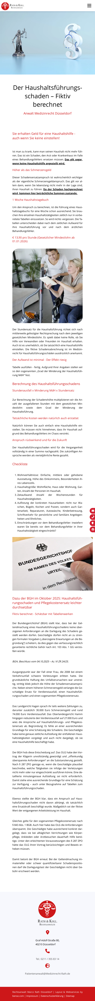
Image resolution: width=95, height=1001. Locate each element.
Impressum (32, 995)
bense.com (18, 995)
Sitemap (70, 995)
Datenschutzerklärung (52, 995)
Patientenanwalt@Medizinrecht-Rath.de (47, 973)
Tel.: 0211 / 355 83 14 (47, 959)
